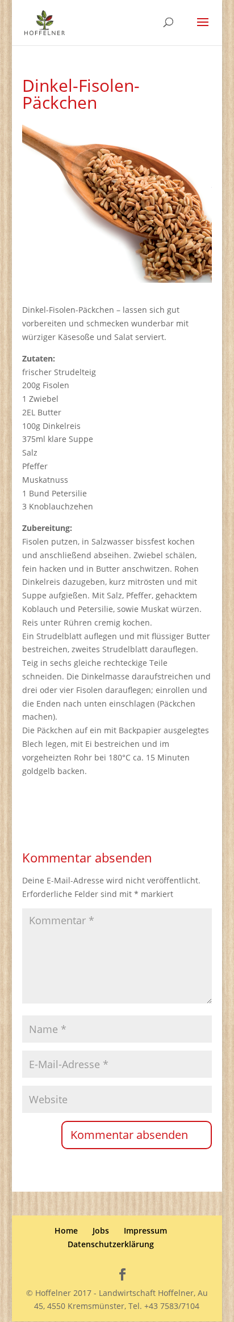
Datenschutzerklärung (111, 1244)
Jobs (101, 1230)
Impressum (145, 1230)
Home (66, 1230)
